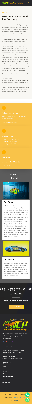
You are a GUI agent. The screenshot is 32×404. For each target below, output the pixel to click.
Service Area (6, 382)
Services (4, 371)
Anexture (18, 400)
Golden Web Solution (20, 397)
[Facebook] (3, 342)
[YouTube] (6, 342)
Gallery (4, 369)
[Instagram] (12, 342)
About (4, 373)
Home (4, 366)
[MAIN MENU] (28, 2)
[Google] (9, 342)
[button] (9, 122)
